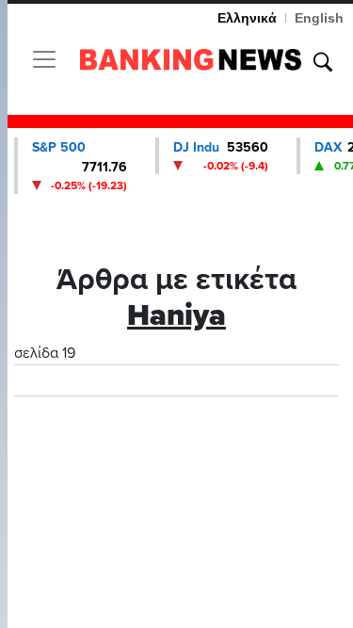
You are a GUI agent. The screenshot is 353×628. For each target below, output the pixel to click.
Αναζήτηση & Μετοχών (323, 62)
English (319, 17)
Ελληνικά (247, 17)
